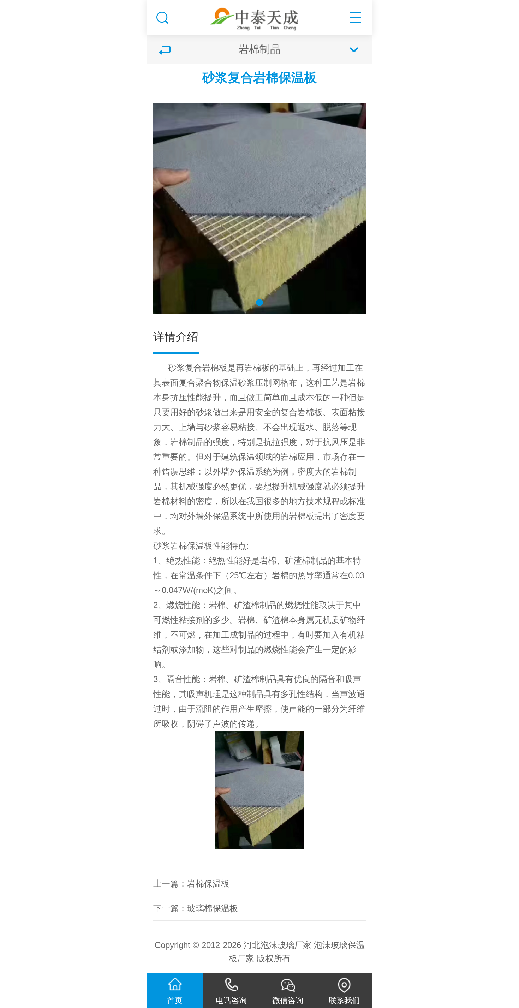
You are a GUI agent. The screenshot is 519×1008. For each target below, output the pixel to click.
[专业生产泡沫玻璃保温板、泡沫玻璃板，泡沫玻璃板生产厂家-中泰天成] (259, 15)
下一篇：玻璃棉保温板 (195, 908)
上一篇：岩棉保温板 (191, 883)
